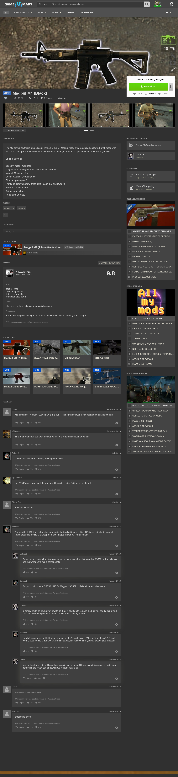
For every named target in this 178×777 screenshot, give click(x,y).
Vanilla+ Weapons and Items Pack (150, 411)
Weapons (9, 208)
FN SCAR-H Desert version (146, 251)
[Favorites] (6, 12)
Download (150, 86)
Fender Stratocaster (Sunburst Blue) (153, 272)
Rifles (21, 208)
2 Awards (48, 98)
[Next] (99, 130)
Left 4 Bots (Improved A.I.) (146, 328)
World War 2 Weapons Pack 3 (148, 344)
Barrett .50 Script (142, 257)
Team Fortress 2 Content (146, 334)
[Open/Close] (119, 224)
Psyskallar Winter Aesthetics (148, 446)
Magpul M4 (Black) (142, 241)
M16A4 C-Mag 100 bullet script (148, 246)
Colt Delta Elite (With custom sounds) (153, 267)
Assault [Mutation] (142, 359)
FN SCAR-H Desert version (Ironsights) (153, 236)
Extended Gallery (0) (14, 131)
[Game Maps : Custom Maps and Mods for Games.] (18, 4)
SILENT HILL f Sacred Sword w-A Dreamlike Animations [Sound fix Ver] (153, 451)
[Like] (5, 98)
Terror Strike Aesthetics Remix (149, 431)
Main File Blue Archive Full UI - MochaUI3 (153, 323)
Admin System (139, 339)
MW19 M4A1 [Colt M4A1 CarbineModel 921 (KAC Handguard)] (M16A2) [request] (153, 441)
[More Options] (171, 87)
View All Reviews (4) (109, 263)
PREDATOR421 (22, 272)
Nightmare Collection (144, 349)
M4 (5, 215)
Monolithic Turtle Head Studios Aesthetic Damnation (153, 406)
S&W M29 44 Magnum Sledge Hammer (151, 231)
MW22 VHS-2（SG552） (143, 364)
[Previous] (79, 130)
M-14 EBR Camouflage (144, 277)
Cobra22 (140, 154)
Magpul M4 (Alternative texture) (150, 262)
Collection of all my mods (147, 318)
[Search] (147, 4)
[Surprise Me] (168, 12)
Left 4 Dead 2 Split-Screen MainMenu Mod (153, 354)
